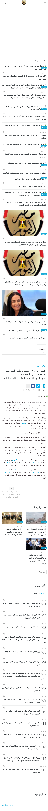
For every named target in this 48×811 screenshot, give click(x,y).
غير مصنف (35, 366)
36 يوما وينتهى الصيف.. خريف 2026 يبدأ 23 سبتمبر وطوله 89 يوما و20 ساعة (24, 604)
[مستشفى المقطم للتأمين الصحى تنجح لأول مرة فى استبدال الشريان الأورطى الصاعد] (24, 108)
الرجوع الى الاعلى (7, 805)
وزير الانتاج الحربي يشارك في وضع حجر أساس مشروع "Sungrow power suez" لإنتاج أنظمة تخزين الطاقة (25, 758)
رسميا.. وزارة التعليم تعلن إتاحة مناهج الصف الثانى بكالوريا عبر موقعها (24, 770)
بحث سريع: (42, 349)
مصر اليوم (36, 462)
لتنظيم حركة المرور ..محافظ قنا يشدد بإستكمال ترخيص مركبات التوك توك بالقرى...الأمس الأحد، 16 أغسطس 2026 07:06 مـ (24, 639)
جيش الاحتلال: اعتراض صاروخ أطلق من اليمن (31, 186)
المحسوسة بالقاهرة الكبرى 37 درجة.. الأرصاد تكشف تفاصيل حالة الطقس (36, 532)
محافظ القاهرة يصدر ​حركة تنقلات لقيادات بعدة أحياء (26, 626)
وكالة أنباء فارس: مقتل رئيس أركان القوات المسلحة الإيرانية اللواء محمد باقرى (24, 77)
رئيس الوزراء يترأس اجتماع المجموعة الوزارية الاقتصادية (28, 338)
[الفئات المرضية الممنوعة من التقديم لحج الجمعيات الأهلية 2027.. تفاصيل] (24, 303)
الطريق (14, 460)
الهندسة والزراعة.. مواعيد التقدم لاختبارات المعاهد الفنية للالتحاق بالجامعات (25, 155)
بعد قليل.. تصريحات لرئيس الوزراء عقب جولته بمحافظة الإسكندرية (24, 173)
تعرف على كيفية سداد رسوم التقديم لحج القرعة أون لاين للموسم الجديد (24, 663)
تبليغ (21, 389)
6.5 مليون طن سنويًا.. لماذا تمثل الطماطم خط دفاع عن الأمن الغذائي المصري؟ (25, 616)
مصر (22, 408)
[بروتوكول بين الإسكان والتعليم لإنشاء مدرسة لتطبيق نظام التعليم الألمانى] (24, 127)
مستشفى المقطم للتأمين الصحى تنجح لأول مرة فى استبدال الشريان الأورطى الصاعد (24, 118)
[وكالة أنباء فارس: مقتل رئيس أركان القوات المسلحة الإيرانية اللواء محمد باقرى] (24, 68)
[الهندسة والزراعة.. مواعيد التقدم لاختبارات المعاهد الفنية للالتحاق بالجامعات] (24, 145)
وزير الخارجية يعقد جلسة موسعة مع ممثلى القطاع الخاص (24, 651)
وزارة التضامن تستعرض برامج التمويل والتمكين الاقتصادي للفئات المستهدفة (12, 532)
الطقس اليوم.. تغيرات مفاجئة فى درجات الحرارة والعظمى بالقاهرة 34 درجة (24, 724)
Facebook (42, 572)
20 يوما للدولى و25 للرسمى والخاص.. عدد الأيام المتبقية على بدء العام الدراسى (25, 700)
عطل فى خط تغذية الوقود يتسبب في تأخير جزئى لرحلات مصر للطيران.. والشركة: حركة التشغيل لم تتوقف (26, 204)
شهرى (36, 593)
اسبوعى (43, 593)
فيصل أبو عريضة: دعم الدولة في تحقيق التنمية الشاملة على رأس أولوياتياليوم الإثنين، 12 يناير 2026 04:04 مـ (25, 243)
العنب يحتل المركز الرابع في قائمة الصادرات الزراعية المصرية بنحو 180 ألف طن (25, 712)
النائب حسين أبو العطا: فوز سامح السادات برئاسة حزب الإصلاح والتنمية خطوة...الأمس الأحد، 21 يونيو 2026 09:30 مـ (25, 283)
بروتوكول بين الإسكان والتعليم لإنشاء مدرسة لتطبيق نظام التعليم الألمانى (25, 137)
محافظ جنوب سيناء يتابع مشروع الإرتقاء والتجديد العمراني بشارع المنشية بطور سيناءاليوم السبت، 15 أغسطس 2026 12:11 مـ (24, 676)
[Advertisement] (24, 30)
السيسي (23, 423)
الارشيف (43, 366)
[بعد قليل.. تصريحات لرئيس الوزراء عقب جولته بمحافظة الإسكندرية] (24, 164)
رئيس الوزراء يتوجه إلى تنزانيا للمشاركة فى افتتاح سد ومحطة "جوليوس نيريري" (36, 559)
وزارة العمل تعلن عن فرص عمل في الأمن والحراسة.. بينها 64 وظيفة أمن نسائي (24, 747)
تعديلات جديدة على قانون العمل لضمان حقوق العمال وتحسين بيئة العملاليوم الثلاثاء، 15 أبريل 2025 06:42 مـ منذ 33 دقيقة (25, 96)
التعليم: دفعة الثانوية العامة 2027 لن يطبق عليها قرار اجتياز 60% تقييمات (24, 689)
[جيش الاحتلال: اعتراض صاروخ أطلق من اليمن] (24, 179)
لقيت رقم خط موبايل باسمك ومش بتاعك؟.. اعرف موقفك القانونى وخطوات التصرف (24, 735)
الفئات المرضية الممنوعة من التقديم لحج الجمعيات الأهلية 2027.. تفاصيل (25, 323)
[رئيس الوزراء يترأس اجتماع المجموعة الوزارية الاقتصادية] (24, 330)
